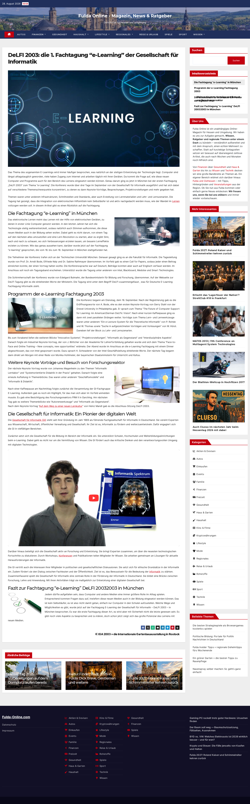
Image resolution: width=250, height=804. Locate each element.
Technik (229, 170)
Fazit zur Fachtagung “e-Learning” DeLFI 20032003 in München (217, 108)
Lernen (176, 201)
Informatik (154, 571)
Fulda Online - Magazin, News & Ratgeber (125, 16)
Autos (21, 34)
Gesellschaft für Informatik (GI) (29, 420)
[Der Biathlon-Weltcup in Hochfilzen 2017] (219, 366)
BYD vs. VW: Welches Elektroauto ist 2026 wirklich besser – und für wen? (219, 738)
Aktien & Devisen (205, 451)
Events (200, 474)
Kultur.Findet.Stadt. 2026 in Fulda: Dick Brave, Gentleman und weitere (31, 678)
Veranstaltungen (222, 184)
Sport (183, 34)
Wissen (198, 34)
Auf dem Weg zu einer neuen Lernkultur (60, 406)
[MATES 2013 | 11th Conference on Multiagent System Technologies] (219, 322)
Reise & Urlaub (148, 34)
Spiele (168, 34)
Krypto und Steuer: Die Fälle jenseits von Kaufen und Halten (217, 747)
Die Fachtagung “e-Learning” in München (217, 82)
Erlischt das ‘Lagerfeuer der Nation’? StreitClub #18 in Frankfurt (150, 678)
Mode (199, 550)
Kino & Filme (203, 527)
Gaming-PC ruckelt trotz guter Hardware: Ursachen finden (219, 720)
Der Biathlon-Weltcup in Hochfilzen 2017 (219, 382)
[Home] (9, 35)
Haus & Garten (204, 512)
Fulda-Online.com (16, 717)
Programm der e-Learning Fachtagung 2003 (216, 89)
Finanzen (38, 34)
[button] (178, 674)
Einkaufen (201, 466)
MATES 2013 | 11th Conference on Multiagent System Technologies (214, 343)
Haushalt (80, 34)
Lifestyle (101, 34)
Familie (200, 481)
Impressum (8, 730)
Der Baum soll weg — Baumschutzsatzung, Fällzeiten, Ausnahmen (214, 729)
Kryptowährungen (206, 535)
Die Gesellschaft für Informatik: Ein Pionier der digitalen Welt (218, 99)
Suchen (197, 50)
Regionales (123, 34)
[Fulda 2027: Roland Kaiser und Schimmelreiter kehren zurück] (219, 232)
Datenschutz (9, 724)
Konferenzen (65, 555)
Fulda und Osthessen (204, 180)
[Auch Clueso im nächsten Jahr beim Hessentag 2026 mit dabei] (219, 407)
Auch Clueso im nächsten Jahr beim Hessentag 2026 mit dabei (216, 429)
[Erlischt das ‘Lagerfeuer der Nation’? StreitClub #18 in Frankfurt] (219, 277)
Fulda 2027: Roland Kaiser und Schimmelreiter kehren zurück (93, 680)
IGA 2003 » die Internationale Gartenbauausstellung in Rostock (139, 634)
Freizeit (200, 497)
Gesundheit (59, 34)
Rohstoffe (201, 573)
